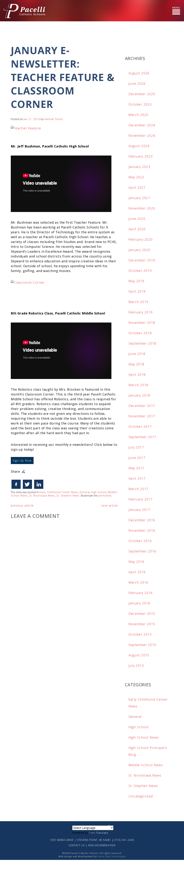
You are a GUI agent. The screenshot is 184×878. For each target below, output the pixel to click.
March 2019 (138, 302)
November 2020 (141, 208)
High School (99, 492)
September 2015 (142, 645)
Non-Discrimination (102, 845)
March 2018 (138, 385)
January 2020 (139, 250)
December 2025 (141, 94)
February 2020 (140, 239)
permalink (104, 495)
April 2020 (137, 229)
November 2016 (141, 530)
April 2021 (137, 187)
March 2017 (138, 489)
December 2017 (141, 406)
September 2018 (142, 343)
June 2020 (136, 218)
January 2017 (139, 509)
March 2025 (138, 115)
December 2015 (141, 613)
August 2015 (139, 655)
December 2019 (141, 260)
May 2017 (136, 468)
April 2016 (137, 572)
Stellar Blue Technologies (112, 856)
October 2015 (140, 634)
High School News (143, 737)
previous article (22, 505)
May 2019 (136, 281)
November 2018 (141, 322)
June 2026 (136, 83)
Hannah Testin (53, 119)
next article (109, 505)
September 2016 (142, 551)
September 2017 (142, 437)
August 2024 (139, 146)
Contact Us (76, 845)
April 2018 (137, 374)
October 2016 (140, 541)
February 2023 (140, 156)
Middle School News (145, 765)
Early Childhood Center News (59, 492)
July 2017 (136, 447)
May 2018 (136, 364)
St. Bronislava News (42, 495)
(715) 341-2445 (124, 840)
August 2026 (139, 73)
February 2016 (140, 593)
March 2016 (138, 582)
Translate (102, 832)
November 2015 (141, 624)
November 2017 (141, 416)
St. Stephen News (68, 495)
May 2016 (136, 561)
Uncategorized (140, 796)
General (84, 492)
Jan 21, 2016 (32, 119)
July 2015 (136, 665)
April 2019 (137, 291)
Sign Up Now (22, 460)
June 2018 (136, 354)
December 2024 (141, 125)
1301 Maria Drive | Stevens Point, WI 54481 (80, 840)
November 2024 (141, 135)
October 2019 (140, 270)
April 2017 (137, 478)
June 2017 (136, 457)
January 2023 (139, 166)
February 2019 (140, 312)
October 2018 (140, 333)
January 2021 (139, 198)
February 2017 (140, 499)
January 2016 (139, 603)
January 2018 (139, 395)
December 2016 (141, 520)
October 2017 (140, 426)
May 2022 (136, 177)
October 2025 (140, 104)
